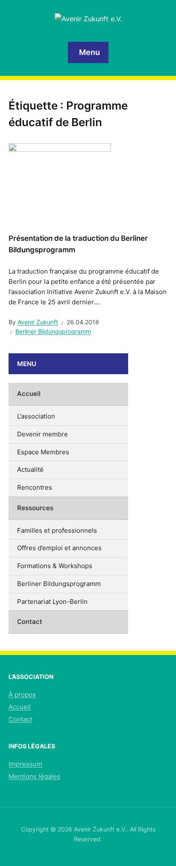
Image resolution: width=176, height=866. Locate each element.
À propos (22, 694)
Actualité (30, 469)
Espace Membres (43, 452)
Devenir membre (42, 434)
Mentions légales (34, 776)
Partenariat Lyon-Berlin (52, 602)
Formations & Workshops (54, 566)
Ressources (35, 508)
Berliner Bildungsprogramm (53, 331)
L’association (36, 416)
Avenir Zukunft (38, 322)
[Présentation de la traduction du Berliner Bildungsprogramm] (60, 181)
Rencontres (34, 487)
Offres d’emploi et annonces (59, 548)
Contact (29, 622)
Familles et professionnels (57, 530)
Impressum (25, 764)
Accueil (29, 394)
